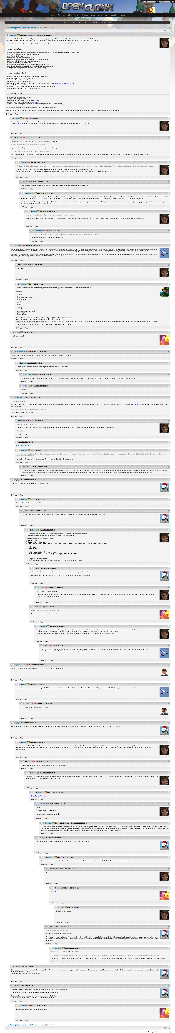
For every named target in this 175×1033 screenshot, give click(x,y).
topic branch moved (22, 446)
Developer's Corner (30, 28)
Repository (114, 15)
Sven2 (19, 245)
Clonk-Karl (30, 193)
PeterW (19, 397)
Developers (102, 15)
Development (15, 28)
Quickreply (9, 114)
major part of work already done (65, 83)
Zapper (14, 35)
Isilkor (24, 363)
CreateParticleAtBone (38, 796)
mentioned (20, 123)
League (85, 15)
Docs (93, 15)
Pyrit (18, 480)
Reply (16, 114)
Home (52, 15)
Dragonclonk (21, 665)
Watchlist (94, 22)
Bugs (123, 15)
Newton (17, 332)
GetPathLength (136, 404)
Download (61, 15)
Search (85, 22)
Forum (77, 15)
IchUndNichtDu (22, 351)
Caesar (19, 137)
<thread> (37, 102)
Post (6, 31)
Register (103, 22)
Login (110, 22)
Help (78, 22)
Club (55, 892)
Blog (70, 15)
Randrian (23, 284)
